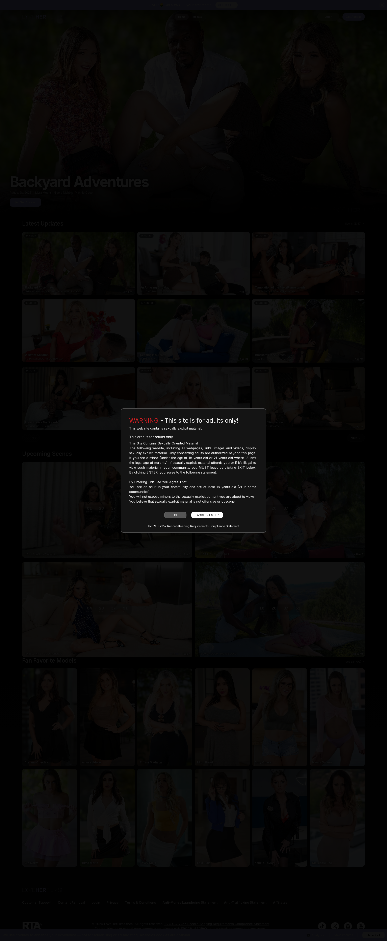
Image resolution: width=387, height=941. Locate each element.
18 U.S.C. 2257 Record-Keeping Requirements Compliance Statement (193, 526)
